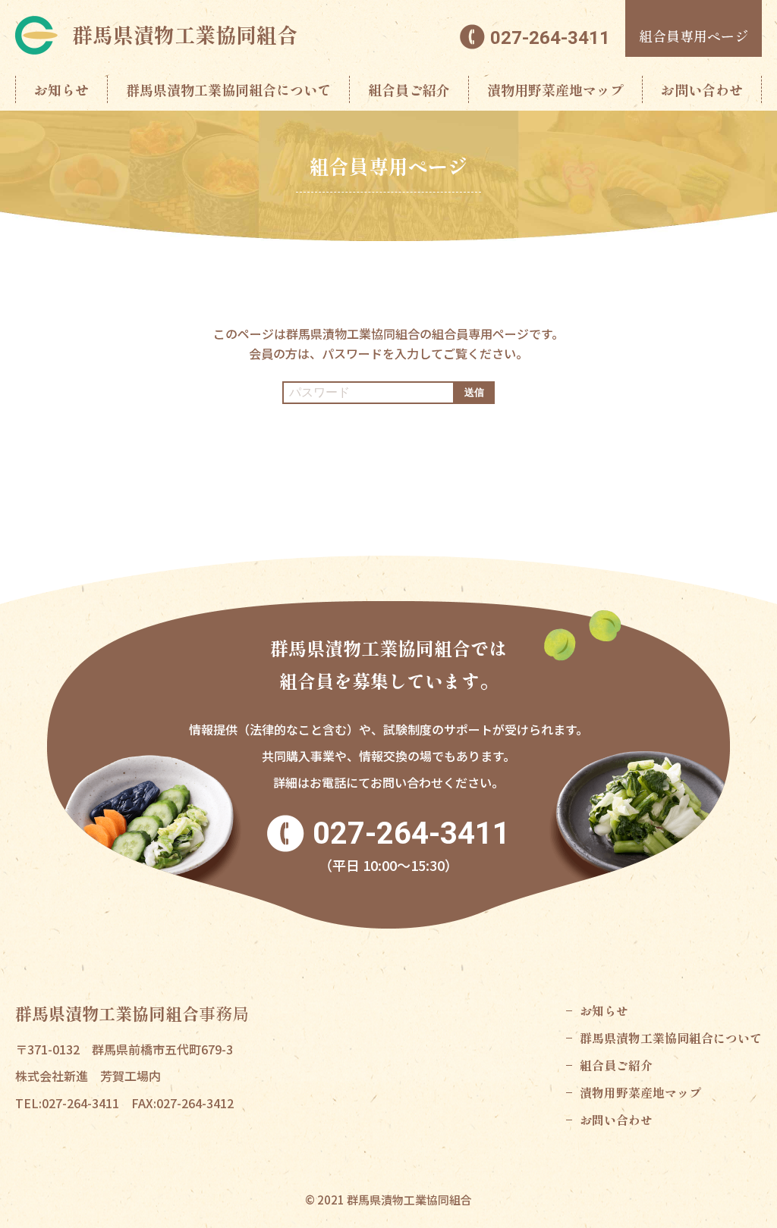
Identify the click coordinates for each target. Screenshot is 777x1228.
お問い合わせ (702, 89)
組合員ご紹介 (409, 89)
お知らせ (61, 89)
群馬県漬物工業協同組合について (228, 89)
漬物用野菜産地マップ (555, 89)
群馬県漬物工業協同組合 (184, 34)
